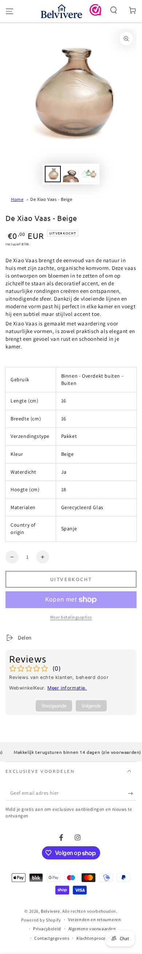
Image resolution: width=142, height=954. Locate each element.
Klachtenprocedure (95, 938)
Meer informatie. (67, 688)
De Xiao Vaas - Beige (51, 199)
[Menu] (9, 11)
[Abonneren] (132, 793)
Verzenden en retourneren (94, 919)
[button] (113, 10)
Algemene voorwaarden (92, 928)
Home (17, 199)
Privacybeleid (47, 928)
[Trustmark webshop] (95, 13)
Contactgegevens (51, 938)
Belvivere (50, 911)
